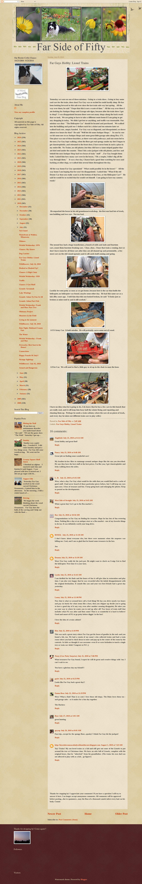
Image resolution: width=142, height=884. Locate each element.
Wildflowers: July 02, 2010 (30, 364)
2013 (19, 191)
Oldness (22, 241)
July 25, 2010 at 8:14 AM (73, 438)
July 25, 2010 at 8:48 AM (71, 452)
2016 (19, 178)
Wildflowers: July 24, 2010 (30, 264)
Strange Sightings (26, 359)
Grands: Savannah (26, 289)
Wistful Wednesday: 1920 (29, 276)
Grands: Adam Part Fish (29, 301)
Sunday (26, 440)
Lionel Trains (76, 424)
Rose (57, 716)
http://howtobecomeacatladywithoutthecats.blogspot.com (77, 745)
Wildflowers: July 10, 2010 (30, 324)
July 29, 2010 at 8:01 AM (71, 730)
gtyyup (57, 730)
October (23, 215)
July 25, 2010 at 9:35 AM (70, 478)
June (22, 373)
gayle (57, 679)
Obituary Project (26, 312)
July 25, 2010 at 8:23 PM (70, 679)
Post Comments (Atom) (68, 820)
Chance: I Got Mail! (27, 285)
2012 (19, 195)
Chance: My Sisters (27, 249)
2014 (19, 187)
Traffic (22, 280)
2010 (19, 203)
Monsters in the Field (27, 316)
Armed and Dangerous (28, 368)
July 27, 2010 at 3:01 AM (69, 716)
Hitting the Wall (29, 423)
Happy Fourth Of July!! (28, 355)
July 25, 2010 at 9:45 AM (82, 500)
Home (88, 813)
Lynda (57, 575)
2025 (19, 142)
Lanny (57, 597)
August (23, 223)
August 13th (28, 479)
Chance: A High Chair (28, 272)
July (21, 227)
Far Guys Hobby (63, 424)
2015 (19, 183)
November (24, 211)
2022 (19, 154)
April (22, 381)
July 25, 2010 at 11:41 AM (71, 575)
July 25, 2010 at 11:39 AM (72, 558)
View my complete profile (24, 112)
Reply (57, 445)
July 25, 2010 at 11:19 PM (75, 693)
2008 (19, 403)
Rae (56, 515)
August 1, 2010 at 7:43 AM (111, 745)
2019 (19, 166)
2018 (19, 170)
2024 (19, 146)
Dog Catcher (24, 254)
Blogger (84, 879)
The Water (23, 334)
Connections (24, 351)
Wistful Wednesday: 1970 (29, 245)
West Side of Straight (63, 500)
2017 (19, 174)
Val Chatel (23, 231)
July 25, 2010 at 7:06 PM (88, 656)
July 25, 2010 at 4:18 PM (69, 631)
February (24, 389)
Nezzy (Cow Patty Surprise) (66, 656)
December (24, 207)
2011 (19, 199)
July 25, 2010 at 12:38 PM (71, 597)
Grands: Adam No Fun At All (31, 297)
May (22, 377)
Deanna (58, 558)
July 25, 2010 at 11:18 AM (72, 535)
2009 (19, 399)
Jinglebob (59, 438)
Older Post (121, 813)
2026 (19, 137)
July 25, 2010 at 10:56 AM (69, 515)
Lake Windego (25, 293)
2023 (19, 150)
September (24, 219)
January (23, 394)
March (22, 385)
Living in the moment (27, 320)
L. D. (57, 478)
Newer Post (54, 813)
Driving (26, 498)
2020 (19, 162)
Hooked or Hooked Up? (28, 268)
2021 (19, 158)
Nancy (57, 452)
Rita (56, 631)
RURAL (58, 535)
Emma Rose (59, 693)
